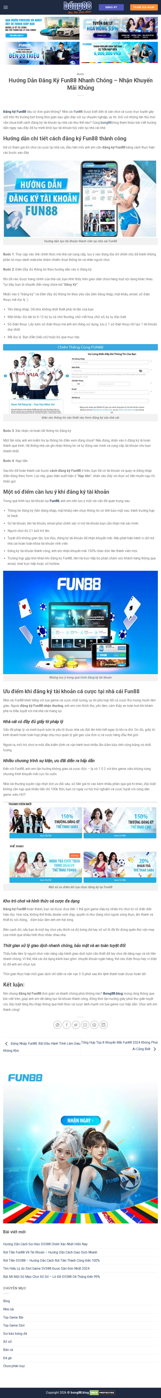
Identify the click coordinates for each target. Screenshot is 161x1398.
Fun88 (78, 112)
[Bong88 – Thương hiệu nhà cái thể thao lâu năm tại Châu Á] (78, 7)
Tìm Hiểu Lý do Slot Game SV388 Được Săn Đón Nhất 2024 (46, 1268)
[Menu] (5, 7)
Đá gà (7, 1358)
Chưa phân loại (14, 1366)
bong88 (106, 123)
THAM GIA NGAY (144, 7)
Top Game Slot (14, 1325)
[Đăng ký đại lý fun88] (41, 28)
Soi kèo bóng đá (15, 1334)
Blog (80, 74)
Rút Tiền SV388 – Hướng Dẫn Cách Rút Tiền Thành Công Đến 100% (51, 1261)
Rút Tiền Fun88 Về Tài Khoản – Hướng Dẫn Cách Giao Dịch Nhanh (50, 1252)
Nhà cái (8, 1309)
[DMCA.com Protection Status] (102, 1392)
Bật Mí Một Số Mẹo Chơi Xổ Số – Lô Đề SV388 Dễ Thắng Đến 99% (51, 1277)
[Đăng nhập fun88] (120, 53)
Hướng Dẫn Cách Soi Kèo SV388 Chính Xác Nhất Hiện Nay (45, 1244)
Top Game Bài (13, 1317)
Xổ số (7, 1342)
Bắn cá (8, 1350)
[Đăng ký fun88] (80, 1145)
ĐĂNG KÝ (111, 7)
